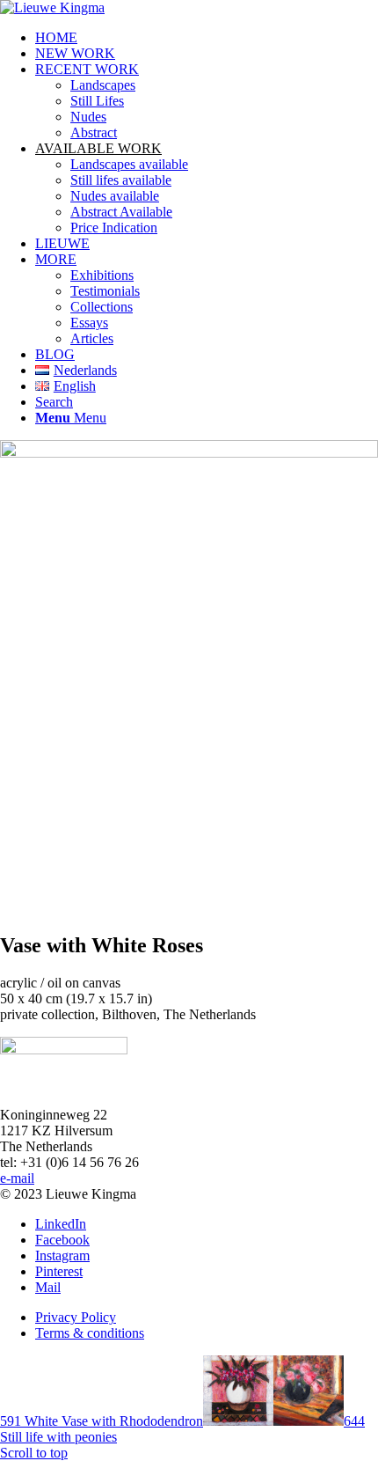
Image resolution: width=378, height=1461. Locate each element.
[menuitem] (206, 38)
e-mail (17, 1178)
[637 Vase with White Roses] (189, 452)
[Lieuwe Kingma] (52, 7)
